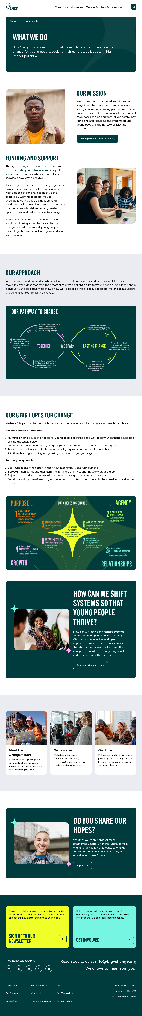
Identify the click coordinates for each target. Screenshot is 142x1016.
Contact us (11, 1001)
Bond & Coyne (128, 996)
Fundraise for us (39, 985)
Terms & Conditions (41, 1001)
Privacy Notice (64, 1001)
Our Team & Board (66, 993)
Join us (60, 985)
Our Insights (37, 993)
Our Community (13, 993)
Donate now (12, 985)
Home (13, 21)
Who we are (77, 7)
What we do (61, 7)
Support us (118, 7)
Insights (105, 7)
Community (92, 7)
